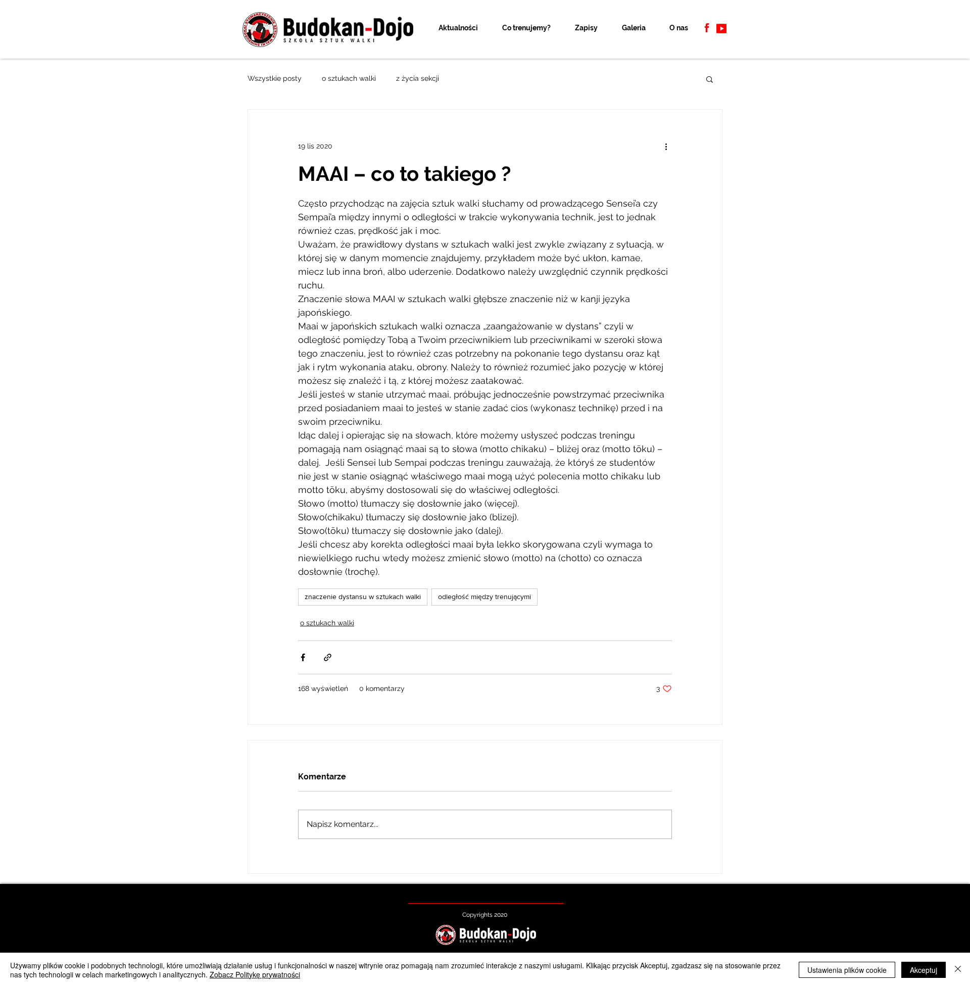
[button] (709, 79)
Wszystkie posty (275, 78)
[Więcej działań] (666, 146)
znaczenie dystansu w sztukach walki (363, 597)
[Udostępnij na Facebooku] (303, 657)
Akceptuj (923, 970)
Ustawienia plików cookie (847, 970)
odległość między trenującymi (484, 597)
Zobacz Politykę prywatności (255, 974)
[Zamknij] (958, 970)
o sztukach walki (349, 78)
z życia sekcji (417, 78)
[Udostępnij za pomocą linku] (327, 657)
